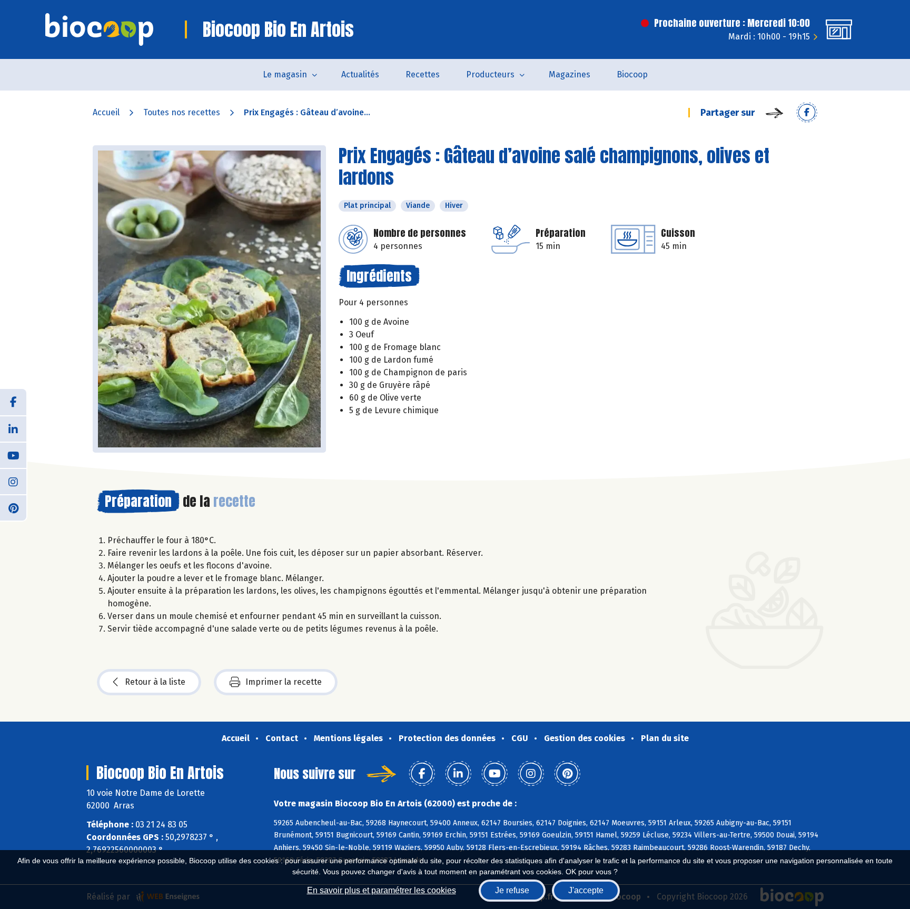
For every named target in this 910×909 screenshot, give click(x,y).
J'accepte (586, 890)
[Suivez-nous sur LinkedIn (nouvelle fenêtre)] (13, 428)
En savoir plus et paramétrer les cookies (381, 890)
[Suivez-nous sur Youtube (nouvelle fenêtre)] (13, 455)
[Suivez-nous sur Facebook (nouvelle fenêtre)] (13, 402)
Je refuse (512, 890)
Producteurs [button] (490, 74)
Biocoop (632, 74)
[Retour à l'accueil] (99, 29)
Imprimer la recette (283, 682)
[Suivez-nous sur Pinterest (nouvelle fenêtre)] (13, 507)
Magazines (569, 74)
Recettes (422, 74)
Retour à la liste (155, 682)
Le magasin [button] (285, 74)
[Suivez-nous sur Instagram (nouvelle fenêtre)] (13, 481)
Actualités (360, 74)
